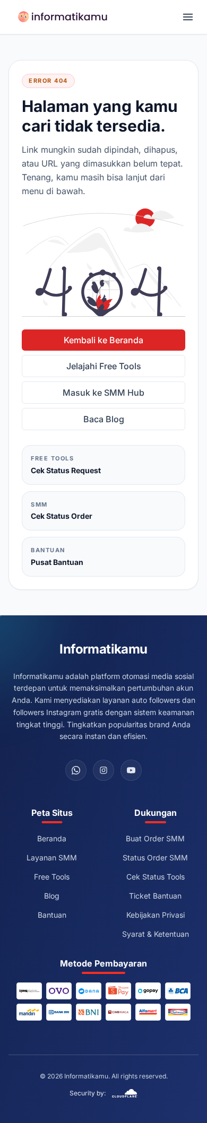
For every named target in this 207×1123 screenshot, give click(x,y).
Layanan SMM (52, 857)
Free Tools (52, 876)
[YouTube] (131, 770)
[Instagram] (103, 770)
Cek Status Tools (155, 876)
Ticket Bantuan (155, 895)
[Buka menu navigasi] (188, 17)
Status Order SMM (155, 857)
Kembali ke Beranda (103, 340)
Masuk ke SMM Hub (103, 392)
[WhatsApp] (76, 770)
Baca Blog (103, 419)
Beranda (51, 838)
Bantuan (52, 914)
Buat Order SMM (155, 838)
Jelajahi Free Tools (103, 366)
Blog (51, 895)
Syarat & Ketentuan (155, 933)
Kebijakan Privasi (155, 914)
